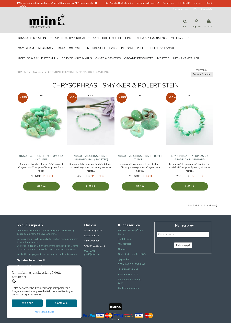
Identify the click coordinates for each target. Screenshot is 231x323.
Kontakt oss (168, 3)
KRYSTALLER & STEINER (37, 71)
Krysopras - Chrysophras (96, 71)
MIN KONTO (184, 3)
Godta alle (61, 303)
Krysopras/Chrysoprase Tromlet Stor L (140, 157)
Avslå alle (27, 303)
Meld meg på (183, 245)
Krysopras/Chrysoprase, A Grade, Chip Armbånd (189, 157)
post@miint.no (92, 254)
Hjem (19, 71)
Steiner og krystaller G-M (67, 71)
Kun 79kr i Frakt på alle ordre (119, 3)
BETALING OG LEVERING (131, 264)
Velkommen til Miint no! (148, 3)
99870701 (89, 250)
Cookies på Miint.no (128, 288)
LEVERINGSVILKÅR (128, 269)
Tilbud (209, 3)
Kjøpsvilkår (206, 9)
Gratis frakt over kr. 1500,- (185, 9)
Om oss (198, 3)
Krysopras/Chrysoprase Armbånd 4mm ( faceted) (90, 157)
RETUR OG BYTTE (128, 274)
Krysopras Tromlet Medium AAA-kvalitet (41, 157)
